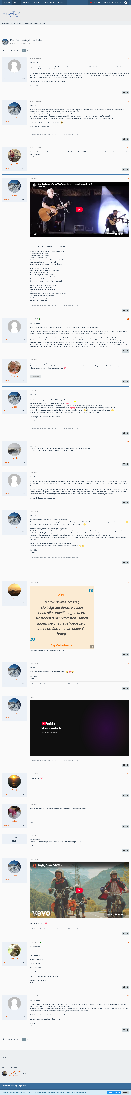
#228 (127, 442)
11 (20, 51)
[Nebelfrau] (4, 1074)
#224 (127, 179)
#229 (127, 473)
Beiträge (6, 79)
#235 (127, 805)
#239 (127, 996)
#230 (127, 511)
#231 (127, 582)
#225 (127, 319)
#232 (127, 663)
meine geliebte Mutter (15, 1072)
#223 (127, 148)
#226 (127, 360)
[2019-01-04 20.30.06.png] (62, 617)
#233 (127, 697)
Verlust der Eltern (13, 1075)
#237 (127, 859)
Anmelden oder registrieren (112, 2)
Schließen (125, 1092)
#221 (127, 58)
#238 (127, 942)
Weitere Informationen (114, 1092)
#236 (127, 835)
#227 (127, 391)
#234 (127, 774)
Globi (14, 43)
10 (17, 51)
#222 (127, 101)
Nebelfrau (11, 1074)
